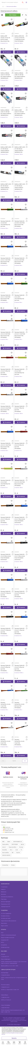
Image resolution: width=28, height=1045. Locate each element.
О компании (4, 887)
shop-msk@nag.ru (5, 959)
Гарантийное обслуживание (8, 921)
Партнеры (4, 899)
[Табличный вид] (2, 14)
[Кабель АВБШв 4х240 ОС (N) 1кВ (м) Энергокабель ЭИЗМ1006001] (7, 61)
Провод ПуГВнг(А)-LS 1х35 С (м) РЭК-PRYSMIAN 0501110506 (5, 705)
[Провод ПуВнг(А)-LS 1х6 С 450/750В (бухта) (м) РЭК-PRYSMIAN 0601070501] (7, 246)
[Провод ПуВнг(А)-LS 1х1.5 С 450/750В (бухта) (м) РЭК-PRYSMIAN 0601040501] (7, 431)
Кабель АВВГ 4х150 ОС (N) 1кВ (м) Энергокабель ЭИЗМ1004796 (20, 149)
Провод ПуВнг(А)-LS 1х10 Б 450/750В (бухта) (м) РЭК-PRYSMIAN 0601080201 (20, 223)
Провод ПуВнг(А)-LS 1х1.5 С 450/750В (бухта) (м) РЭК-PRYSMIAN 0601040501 (6, 446)
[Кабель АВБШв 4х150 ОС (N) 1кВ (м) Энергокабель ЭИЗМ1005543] (7, 98)
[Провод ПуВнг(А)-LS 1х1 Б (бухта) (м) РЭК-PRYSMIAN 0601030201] (7, 542)
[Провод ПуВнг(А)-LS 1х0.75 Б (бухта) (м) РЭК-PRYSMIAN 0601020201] (21, 579)
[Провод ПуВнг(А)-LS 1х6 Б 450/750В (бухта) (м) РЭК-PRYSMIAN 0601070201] (21, 246)
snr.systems (4, 945)
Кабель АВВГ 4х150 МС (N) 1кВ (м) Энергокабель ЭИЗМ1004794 (6, 186)
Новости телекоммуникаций (8, 935)
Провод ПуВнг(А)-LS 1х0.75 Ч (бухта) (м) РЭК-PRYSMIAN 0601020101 (6, 631)
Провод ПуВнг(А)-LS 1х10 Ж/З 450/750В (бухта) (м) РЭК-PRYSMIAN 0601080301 (6, 223)
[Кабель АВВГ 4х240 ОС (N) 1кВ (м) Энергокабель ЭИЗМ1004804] (21, 98)
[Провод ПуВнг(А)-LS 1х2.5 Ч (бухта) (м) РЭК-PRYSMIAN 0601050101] (21, 394)
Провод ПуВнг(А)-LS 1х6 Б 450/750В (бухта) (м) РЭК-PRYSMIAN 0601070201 (20, 260)
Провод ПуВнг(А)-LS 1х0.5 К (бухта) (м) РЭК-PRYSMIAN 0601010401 (6, 668)
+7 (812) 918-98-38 (5, 1007)
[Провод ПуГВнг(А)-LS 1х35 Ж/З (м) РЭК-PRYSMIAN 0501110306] (21, 690)
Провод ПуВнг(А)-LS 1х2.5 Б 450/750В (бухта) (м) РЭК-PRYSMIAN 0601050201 (6, 409)
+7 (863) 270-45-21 (5, 987)
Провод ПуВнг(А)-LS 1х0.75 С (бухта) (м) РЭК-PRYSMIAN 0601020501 (6, 594)
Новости (3, 889)
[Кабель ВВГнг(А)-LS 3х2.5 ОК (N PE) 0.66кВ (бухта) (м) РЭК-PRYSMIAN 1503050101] (21, 24)
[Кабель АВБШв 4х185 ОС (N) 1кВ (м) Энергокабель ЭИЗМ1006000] (21, 61)
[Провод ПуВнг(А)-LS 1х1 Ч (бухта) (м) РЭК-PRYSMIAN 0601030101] (21, 542)
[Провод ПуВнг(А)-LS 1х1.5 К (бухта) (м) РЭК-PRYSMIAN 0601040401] (21, 431)
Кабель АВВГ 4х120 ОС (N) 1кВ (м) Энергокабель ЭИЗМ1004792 (20, 186)
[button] (26, 14)
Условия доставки (5, 918)
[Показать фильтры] (26, 14)
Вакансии (3, 892)
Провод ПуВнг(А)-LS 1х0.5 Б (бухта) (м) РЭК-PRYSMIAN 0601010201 (20, 668)
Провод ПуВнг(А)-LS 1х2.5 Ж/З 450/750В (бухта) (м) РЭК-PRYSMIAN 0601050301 (20, 371)
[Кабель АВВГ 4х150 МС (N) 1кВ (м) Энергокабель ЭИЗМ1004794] (7, 172)
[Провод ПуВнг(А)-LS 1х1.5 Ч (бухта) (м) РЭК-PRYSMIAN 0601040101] (7, 505)
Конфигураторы (5, 947)
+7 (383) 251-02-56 (5, 997)
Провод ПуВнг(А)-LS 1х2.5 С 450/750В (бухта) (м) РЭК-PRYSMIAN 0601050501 (20, 334)
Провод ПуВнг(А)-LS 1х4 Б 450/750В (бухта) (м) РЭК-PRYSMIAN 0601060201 (6, 334)
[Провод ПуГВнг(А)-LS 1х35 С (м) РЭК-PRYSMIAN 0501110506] (7, 690)
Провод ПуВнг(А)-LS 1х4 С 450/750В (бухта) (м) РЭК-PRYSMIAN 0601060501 (6, 297)
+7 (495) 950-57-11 (5, 956)
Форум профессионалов (7, 937)
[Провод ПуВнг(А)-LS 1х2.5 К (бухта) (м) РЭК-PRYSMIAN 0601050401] (7, 357)
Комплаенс (4, 923)
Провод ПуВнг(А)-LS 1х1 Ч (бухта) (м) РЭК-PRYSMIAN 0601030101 (20, 557)
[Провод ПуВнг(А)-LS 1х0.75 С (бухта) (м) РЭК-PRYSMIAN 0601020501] (7, 579)
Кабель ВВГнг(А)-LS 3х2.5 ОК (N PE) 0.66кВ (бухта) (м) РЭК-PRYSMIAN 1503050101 (19, 38)
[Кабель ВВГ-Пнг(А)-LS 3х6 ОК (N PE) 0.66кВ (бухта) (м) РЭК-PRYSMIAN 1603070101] (7, 24)
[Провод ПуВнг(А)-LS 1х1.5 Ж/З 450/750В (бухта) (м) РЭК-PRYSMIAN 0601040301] (7, 468)
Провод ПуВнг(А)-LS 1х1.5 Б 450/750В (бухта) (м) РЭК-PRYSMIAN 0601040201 (20, 483)
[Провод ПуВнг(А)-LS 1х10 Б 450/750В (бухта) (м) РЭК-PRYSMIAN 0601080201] (21, 209)
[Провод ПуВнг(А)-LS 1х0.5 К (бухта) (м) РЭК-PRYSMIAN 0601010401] (7, 653)
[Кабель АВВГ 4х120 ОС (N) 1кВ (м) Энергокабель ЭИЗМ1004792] (21, 172)
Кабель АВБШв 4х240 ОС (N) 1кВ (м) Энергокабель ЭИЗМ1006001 (6, 75)
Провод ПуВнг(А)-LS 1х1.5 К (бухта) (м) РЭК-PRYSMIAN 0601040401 (20, 446)
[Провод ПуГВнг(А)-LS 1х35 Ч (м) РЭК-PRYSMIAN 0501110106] (21, 728)
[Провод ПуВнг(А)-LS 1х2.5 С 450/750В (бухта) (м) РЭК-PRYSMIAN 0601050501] (21, 320)
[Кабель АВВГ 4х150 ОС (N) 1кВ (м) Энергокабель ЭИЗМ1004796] (21, 135)
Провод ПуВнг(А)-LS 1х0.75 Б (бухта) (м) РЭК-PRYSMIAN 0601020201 (20, 594)
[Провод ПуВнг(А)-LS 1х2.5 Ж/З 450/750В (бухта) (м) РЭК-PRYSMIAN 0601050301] (21, 357)
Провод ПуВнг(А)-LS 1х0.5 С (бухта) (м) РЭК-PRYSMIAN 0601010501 (20, 631)
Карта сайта (4, 925)
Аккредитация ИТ (5, 906)
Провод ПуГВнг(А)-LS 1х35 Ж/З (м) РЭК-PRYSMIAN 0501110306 (19, 705)
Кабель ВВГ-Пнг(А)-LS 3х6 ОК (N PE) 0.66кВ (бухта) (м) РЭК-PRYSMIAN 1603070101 (5, 38)
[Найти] (23, 2)
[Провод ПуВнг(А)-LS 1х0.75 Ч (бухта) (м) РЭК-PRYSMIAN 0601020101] (7, 616)
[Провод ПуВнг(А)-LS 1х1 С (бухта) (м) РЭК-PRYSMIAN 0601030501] (21, 505)
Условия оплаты (5, 916)
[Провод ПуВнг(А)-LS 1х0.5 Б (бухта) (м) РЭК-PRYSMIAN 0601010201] (21, 653)
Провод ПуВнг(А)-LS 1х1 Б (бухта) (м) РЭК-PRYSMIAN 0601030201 (6, 557)
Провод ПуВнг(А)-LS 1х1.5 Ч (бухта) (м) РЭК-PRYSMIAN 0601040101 (6, 520)
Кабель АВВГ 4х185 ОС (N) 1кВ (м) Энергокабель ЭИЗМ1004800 (6, 149)
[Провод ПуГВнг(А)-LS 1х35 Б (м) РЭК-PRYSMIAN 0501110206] (7, 727)
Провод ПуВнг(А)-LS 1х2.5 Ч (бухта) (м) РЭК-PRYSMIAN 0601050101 (20, 409)
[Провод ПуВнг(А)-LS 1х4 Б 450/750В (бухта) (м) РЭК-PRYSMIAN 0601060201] (7, 320)
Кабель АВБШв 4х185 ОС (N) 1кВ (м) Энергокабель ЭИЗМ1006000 (20, 75)
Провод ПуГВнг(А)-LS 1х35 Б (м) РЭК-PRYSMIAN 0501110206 (5, 742)
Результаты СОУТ (5, 904)
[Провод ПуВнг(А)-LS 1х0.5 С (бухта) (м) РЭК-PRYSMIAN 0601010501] (21, 616)
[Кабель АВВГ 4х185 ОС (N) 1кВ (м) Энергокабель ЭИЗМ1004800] (7, 135)
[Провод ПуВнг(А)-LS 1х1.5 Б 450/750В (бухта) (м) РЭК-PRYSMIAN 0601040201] (21, 468)
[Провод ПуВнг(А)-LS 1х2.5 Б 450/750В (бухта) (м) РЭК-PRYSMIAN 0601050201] (7, 394)
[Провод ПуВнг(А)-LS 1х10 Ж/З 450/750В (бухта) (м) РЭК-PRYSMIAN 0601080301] (7, 209)
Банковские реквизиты (7, 896)
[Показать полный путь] (3, 6)
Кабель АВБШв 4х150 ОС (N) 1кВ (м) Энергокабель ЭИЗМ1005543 (6, 112)
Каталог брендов (5, 901)
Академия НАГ (5, 940)
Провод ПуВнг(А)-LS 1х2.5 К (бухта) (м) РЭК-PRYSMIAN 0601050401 (6, 371)
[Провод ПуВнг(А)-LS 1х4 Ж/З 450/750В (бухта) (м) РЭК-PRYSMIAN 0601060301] (21, 283)
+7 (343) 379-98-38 (5, 975)
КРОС (2, 942)
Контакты (3, 894)
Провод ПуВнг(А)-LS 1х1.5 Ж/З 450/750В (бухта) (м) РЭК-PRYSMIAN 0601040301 (6, 483)
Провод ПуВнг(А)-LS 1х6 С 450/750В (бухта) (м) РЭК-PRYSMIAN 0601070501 (6, 260)
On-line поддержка (6, 913)
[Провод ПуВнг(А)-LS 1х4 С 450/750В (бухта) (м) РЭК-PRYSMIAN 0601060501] (7, 283)
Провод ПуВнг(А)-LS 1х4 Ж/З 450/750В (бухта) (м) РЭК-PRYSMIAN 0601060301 (20, 297)
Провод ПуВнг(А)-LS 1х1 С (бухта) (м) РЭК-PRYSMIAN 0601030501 (20, 520)
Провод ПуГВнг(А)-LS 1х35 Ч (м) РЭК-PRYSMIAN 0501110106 (19, 742)
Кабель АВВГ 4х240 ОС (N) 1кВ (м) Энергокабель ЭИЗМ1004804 (20, 112)
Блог (2, 932)
